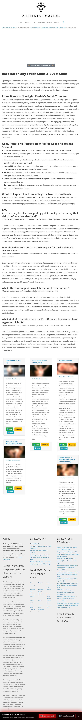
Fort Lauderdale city (49, 585)
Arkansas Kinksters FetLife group (66, 596)
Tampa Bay (32, 609)
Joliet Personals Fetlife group (65, 579)
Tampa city (41, 609)
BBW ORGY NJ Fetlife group (64, 558)
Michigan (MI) (61, 567)
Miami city (40, 594)
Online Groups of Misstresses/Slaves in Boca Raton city (67, 459)
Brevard (40, 582)
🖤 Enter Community (47, 716)
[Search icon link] (63, 22)
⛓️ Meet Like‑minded (66, 716)
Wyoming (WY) (68, 547)
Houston (49, 589)
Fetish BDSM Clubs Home (9, 27)
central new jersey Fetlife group (65, 572)
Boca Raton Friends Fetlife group (39, 361)
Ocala (39, 600)
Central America (35, 27)
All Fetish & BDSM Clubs (41, 16)
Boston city (65, 585)
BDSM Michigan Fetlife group (65, 590)
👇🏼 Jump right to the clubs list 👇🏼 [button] (41, 65)
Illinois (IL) (62, 581)
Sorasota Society (65, 360)
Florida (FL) (63, 27)
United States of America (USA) (49, 27)
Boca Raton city (16, 378)
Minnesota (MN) (66, 554)
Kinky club (59, 547)
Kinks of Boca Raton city (13, 361)
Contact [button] (18, 429)
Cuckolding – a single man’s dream (39, 555)
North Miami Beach (48, 596)
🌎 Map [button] (9, 429)
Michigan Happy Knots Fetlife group (67, 565)
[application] (30, 22)
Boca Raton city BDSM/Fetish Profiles (14, 443)
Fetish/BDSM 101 (35, 544)
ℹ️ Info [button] (10, 432)
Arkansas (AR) (61, 599)
